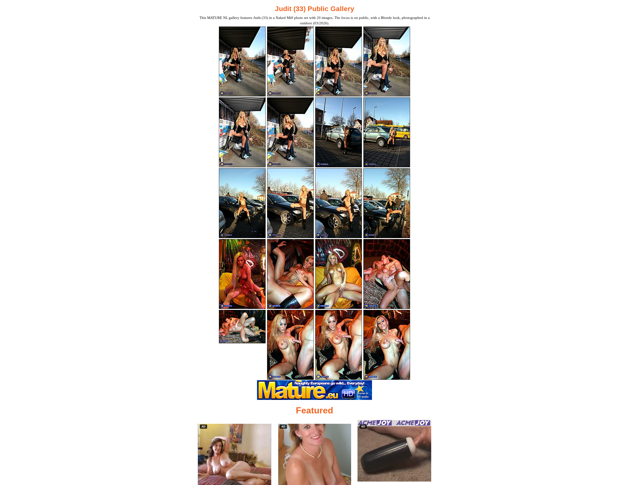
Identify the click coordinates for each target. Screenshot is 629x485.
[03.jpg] (338, 61)
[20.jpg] (386, 345)
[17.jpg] (242, 327)
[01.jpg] (242, 61)
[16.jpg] (386, 274)
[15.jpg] (338, 274)
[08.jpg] (386, 132)
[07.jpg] (338, 132)
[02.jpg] (290, 61)
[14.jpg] (290, 274)
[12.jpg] (386, 203)
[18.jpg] (290, 345)
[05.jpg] (242, 132)
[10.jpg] (290, 203)
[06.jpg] (290, 132)
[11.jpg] (338, 203)
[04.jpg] (386, 61)
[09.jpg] (242, 203)
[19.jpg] (338, 345)
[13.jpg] (242, 274)
